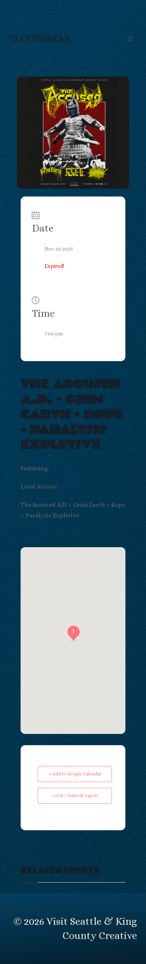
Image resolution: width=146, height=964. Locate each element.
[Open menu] (130, 38)
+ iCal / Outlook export (75, 795)
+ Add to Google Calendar (75, 774)
